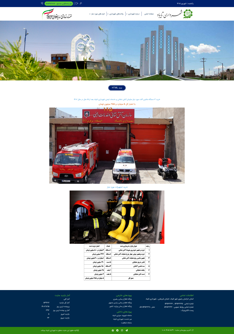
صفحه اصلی (149, 13)
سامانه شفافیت (126, 322)
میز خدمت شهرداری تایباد (122, 319)
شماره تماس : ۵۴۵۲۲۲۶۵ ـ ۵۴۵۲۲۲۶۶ (179, 303)
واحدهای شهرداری (116, 13)
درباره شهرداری (133, 13)
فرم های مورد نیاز (98, 13)
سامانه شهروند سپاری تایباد (122, 315)
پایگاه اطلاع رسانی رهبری (122, 299)
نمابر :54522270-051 (147, 307)
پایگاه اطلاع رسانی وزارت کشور (120, 306)
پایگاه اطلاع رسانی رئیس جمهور (120, 302)
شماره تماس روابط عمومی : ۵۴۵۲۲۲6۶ (179, 307)
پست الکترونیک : (187, 310)
